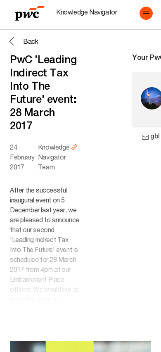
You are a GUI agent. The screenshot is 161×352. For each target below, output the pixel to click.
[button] (146, 13)
